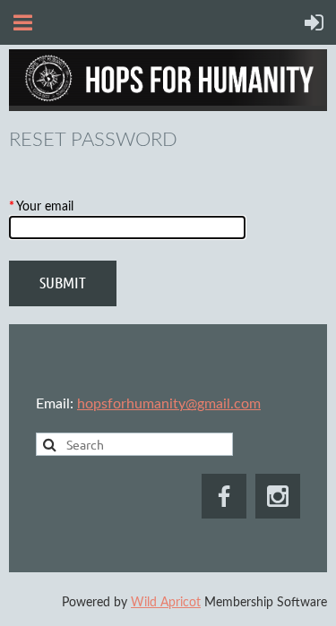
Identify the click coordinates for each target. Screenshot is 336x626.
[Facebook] (224, 496)
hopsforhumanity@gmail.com (169, 404)
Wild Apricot (166, 602)
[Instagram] (277, 496)
